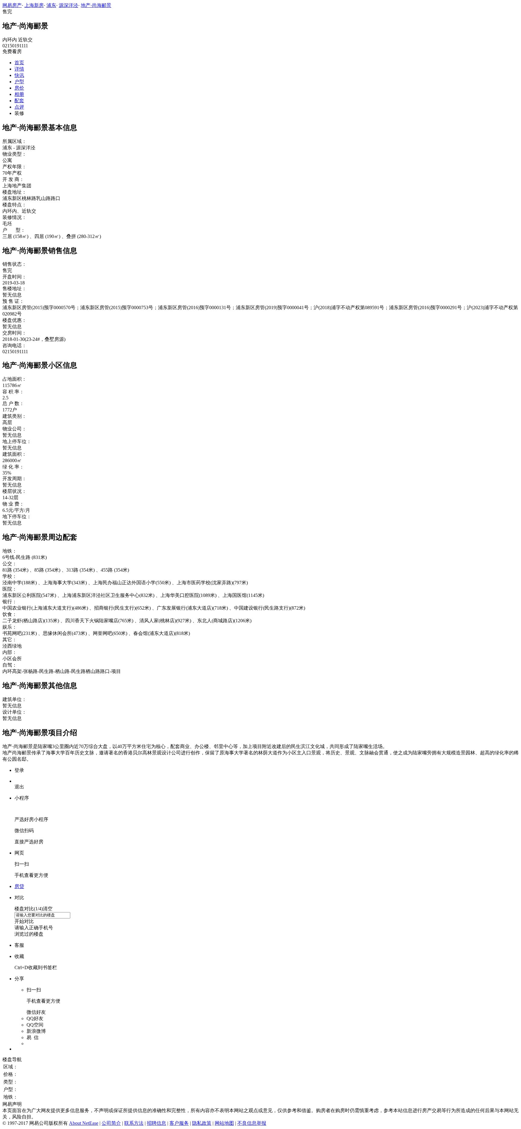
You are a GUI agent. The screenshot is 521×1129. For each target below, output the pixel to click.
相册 (19, 94)
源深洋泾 (68, 5)
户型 (19, 81)
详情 (19, 68)
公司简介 (111, 1123)
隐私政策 (201, 1123)
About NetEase (83, 1123)
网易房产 (12, 5)
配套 (19, 100)
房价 (19, 87)
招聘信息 (156, 1123)
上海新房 (34, 5)
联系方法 (134, 1123)
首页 (19, 62)
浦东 (51, 5)
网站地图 (224, 1123)
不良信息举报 (251, 1123)
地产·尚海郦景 (96, 5)
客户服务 (179, 1123)
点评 (19, 106)
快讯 (19, 75)
